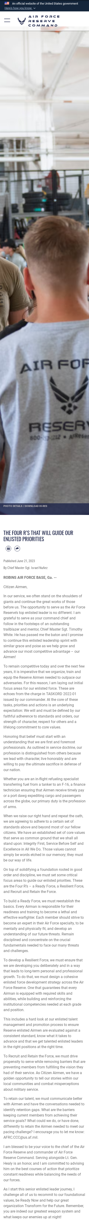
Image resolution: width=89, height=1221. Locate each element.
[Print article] (8, 548)
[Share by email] (17, 548)
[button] (21, 8)
